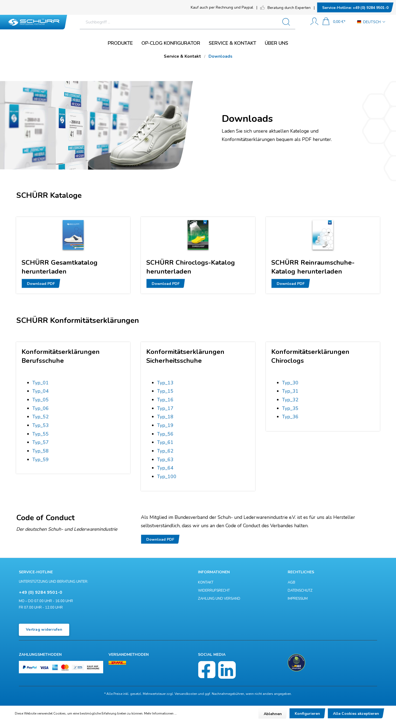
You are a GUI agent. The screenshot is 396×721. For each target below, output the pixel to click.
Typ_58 (40, 451)
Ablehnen (273, 713)
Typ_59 (40, 459)
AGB (291, 582)
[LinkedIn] (227, 670)
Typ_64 (165, 468)
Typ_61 (165, 442)
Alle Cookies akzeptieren (356, 713)
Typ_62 (165, 451)
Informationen (214, 572)
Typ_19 (165, 425)
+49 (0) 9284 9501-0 (355, 7)
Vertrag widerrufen (44, 629)
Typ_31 (290, 391)
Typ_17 (165, 408)
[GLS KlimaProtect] (296, 662)
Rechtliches (301, 572)
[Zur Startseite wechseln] (33, 22)
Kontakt (205, 582)
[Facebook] (207, 670)
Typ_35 (290, 408)
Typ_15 (165, 391)
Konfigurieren (307, 713)
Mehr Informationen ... (160, 713)
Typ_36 (290, 416)
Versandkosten (186, 694)
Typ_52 (40, 416)
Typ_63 (165, 459)
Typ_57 (40, 442)
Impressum (298, 598)
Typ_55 (40, 434)
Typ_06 (40, 408)
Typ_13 (165, 383)
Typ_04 (40, 391)
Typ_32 (290, 399)
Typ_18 (165, 416)
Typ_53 (40, 425)
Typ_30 (290, 383)
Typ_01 (40, 383)
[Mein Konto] (314, 22)
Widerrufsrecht (214, 590)
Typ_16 (165, 399)
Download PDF (41, 283)
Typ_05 (40, 399)
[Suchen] (288, 22)
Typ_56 (165, 434)
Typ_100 (166, 476)
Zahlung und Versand (219, 598)
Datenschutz (300, 590)
